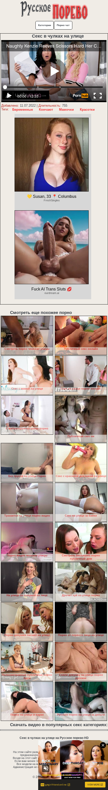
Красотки (87, 109)
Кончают (46, 109)
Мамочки (66, 109)
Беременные (22, 109)
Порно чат (63, 25)
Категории (44, 25)
